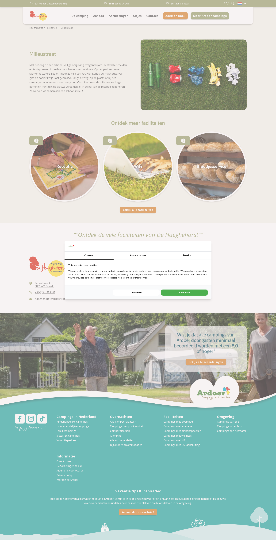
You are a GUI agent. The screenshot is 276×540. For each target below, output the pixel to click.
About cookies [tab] (138, 255)
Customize (136, 292)
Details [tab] (187, 255)
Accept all (184, 292)
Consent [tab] (89, 255)
